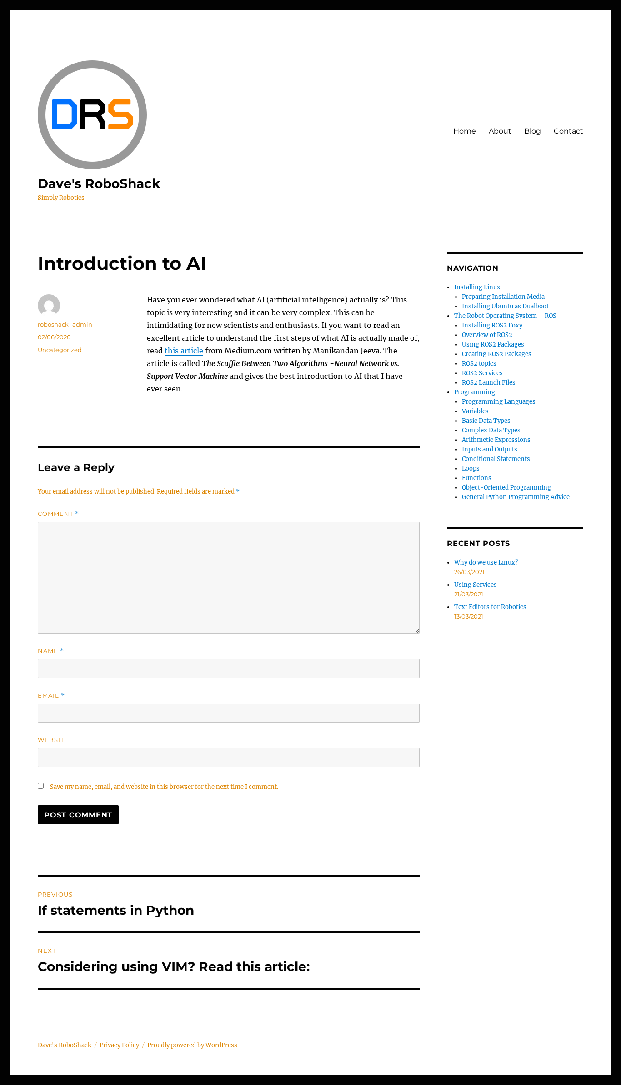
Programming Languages (499, 402)
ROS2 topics (479, 363)
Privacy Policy (119, 1045)
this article (184, 350)
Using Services (475, 585)
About (500, 131)
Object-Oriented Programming (506, 487)
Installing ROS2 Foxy (492, 325)
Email (51, 695)
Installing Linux (477, 287)
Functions (476, 478)
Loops (471, 468)
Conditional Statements (496, 459)
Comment (58, 514)
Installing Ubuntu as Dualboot (505, 306)
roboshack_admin (65, 324)
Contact (568, 131)
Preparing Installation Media (503, 297)
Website (53, 739)
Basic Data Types (486, 421)
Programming (474, 392)
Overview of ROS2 (487, 335)
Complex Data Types (491, 430)
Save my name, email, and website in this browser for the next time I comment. (164, 787)
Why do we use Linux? (486, 562)
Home (464, 131)
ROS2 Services (482, 373)
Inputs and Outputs (489, 449)
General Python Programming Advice (516, 497)
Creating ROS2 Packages (496, 354)
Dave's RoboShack (99, 183)
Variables (475, 411)
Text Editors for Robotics (490, 607)
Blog (532, 131)
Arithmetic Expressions (496, 440)
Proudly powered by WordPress (192, 1045)
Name (51, 651)
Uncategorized (60, 349)
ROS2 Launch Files (489, 382)
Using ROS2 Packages (493, 344)
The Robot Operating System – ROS (505, 316)
